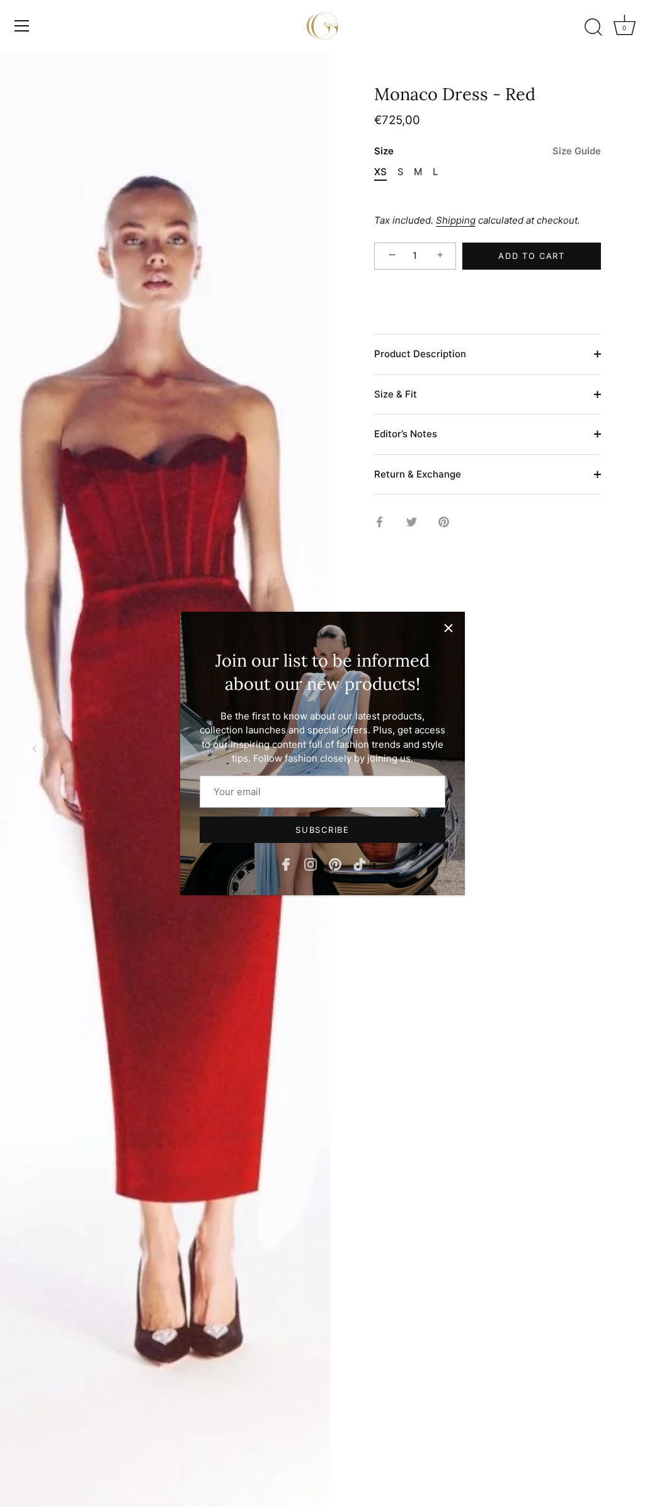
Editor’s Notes (405, 434)
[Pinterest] (335, 863)
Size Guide (576, 151)
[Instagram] (310, 863)
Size (487, 151)
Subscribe (322, 830)
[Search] (593, 28)
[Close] (448, 628)
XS (380, 172)
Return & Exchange (417, 474)
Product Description (420, 354)
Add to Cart (531, 256)
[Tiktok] (359, 863)
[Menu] (22, 26)
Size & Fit (395, 394)
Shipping (456, 220)
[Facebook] (286, 863)
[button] (35, 748)
